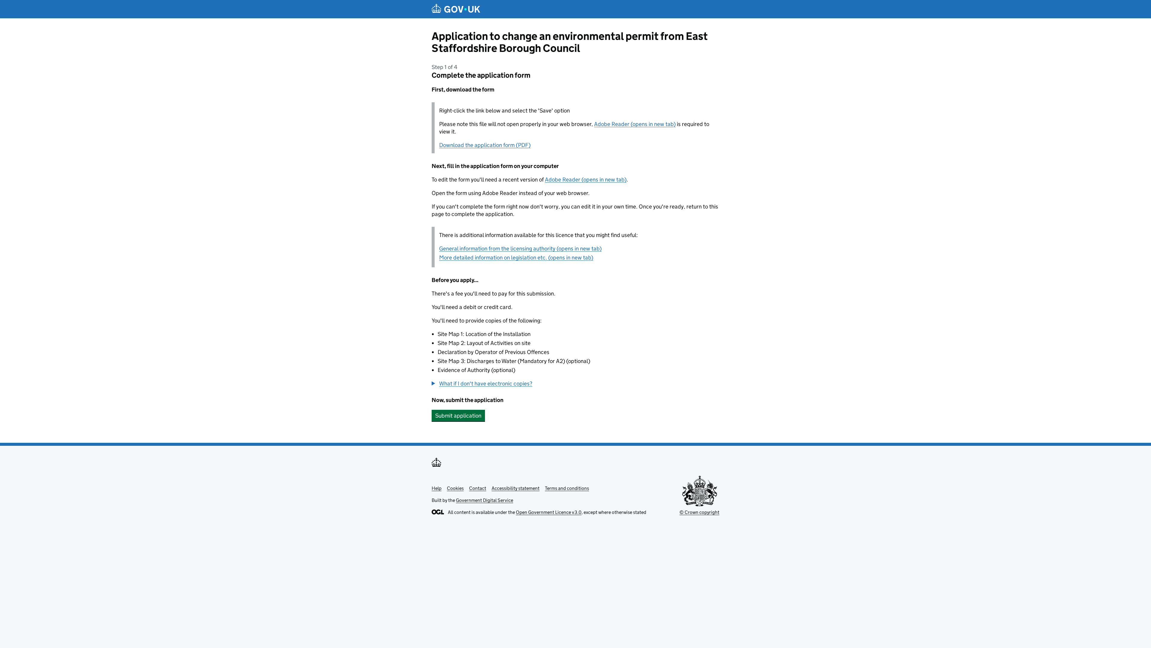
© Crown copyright (699, 512)
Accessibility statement (516, 488)
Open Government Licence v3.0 (548, 512)
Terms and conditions (567, 488)
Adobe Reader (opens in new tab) (635, 124)
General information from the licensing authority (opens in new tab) (520, 248)
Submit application (458, 415)
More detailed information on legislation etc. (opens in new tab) (516, 257)
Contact (477, 488)
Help (437, 488)
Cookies (455, 488)
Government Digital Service (484, 500)
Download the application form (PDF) (485, 145)
